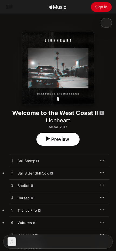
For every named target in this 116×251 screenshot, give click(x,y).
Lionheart (58, 120)
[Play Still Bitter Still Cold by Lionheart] (12, 173)
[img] (57, 7)
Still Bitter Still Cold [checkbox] (33, 173)
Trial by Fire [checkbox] (27, 210)
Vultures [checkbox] (25, 223)
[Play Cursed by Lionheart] (12, 198)
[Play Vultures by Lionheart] (12, 222)
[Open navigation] (10, 7)
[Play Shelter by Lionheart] (12, 185)
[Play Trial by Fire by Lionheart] (12, 210)
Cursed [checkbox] (24, 198)
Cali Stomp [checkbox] (26, 161)
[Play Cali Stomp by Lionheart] (12, 160)
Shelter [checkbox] (24, 185)
